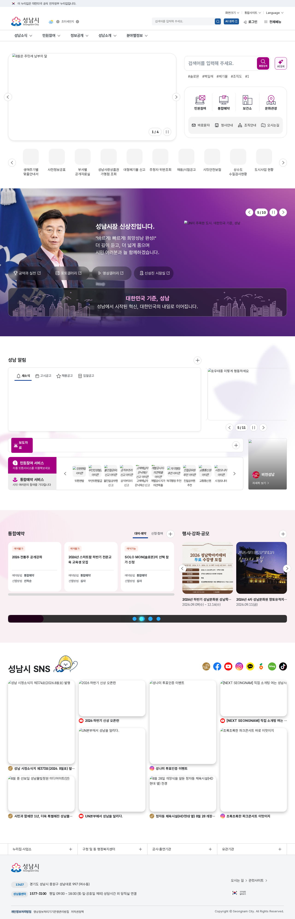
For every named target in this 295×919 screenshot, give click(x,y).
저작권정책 (77, 911)
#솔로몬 (193, 76)
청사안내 (227, 125)
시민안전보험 (212, 170)
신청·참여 (157, 533)
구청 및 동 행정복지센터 (99, 849)
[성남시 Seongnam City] (26, 22)
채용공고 (67, 376)
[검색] (218, 21)
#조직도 (236, 76)
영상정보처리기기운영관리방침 (51, 911)
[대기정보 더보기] (77, 21)
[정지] (167, 132)
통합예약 (224, 108)
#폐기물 (222, 76)
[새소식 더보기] (198, 361)
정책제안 (110, 481)
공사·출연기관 (161, 849)
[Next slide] (176, 97)
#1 (247, 76)
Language (273, 13)
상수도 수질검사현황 (238, 172)
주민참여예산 (78, 481)
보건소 (247, 108)
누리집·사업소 (22, 849)
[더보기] (283, 534)
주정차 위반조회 (160, 170)
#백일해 (207, 76)
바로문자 (204, 125)
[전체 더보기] (236, 445)
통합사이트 (251, 13)
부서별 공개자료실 (82, 172)
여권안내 (125, 481)
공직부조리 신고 (189, 483)
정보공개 (77, 35)
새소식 (26, 376)
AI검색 (280, 66)
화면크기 (230, 13)
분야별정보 (135, 35)
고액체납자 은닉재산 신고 (204, 483)
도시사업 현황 (264, 170)
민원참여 (48, 35)
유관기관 (228, 849)
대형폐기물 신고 (134, 170)
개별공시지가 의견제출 (220, 483)
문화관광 (271, 108)
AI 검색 (229, 21)
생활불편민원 (94, 481)
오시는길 (273, 125)
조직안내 (250, 125)
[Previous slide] (8, 97)
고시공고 (45, 376)
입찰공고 (88, 376)
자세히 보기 (259, 483)
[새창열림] (57, 21)
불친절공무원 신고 (173, 483)
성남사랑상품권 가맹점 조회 (108, 172)
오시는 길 (237, 880)
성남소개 (104, 35)
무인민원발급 (157, 481)
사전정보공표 (57, 170)
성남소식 (20, 35)
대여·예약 (140, 533)
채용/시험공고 (186, 170)
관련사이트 (256, 880)
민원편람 (141, 481)
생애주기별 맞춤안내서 (31, 172)
